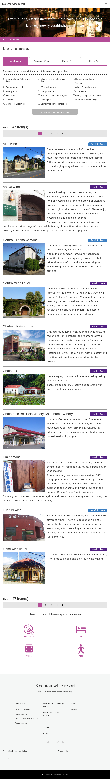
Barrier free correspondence (54, 104)
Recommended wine (15, 87)
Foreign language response (88, 95)
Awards (9, 100)
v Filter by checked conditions (55, 112)
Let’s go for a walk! (22, 709)
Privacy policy (63, 751)
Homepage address (84, 79)
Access (45, 733)
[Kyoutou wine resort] (50, 4)
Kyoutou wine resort (55, 685)
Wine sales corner (49, 87)
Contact (6, 758)
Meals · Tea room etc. (16, 104)
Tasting (78, 83)
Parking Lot (46, 100)
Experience (80, 91)
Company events (49, 91)
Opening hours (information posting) (17, 80)
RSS (62, 741)
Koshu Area (94, 61)
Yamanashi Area (41, 61)
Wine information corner (86, 87)
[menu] (106, 4)
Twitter (48, 741)
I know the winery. (22, 714)
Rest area (10, 95)
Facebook (52, 741)
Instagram (57, 741)
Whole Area (15, 61)
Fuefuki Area (68, 61)
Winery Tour (11, 91)
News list (74, 709)
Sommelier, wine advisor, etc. (54, 95)
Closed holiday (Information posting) (52, 80)
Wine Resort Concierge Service (52, 714)
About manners (21, 723)
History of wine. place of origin (26, 718)
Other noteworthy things (86, 100)
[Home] (4, 38)
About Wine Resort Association (15, 751)
